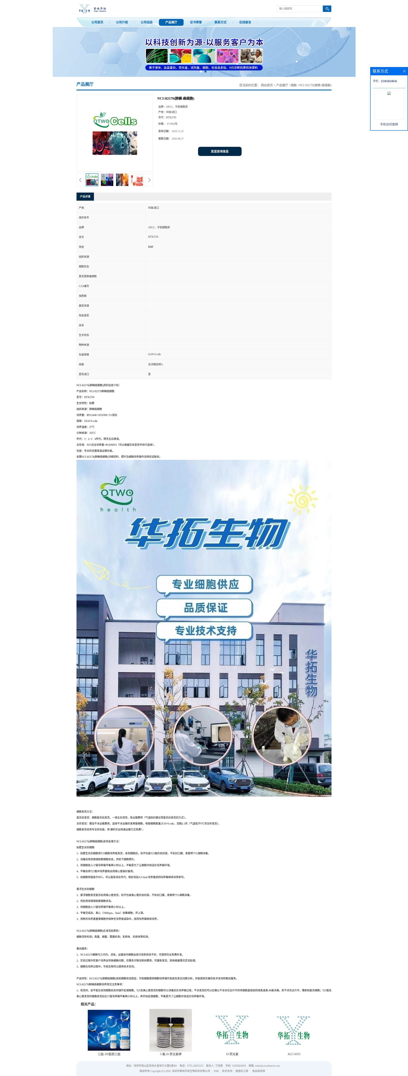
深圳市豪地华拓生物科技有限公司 (191, 1071)
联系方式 (221, 22)
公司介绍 (122, 22)
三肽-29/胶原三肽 (109, 1054)
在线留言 (245, 22)
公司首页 (97, 22)
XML (216, 1071)
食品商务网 (258, 1071)
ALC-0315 (294, 1054)
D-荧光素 (232, 1054)
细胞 (294, 85)
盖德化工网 (241, 1071)
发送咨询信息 (220, 151)
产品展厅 (171, 22)
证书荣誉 (196, 22)
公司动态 (147, 22)
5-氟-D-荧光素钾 (170, 1054)
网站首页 (267, 85)
